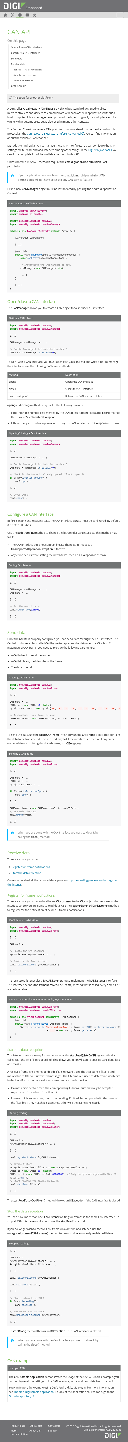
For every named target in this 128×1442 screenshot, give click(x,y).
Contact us (54, 1425)
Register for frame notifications (28, 69)
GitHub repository (20, 1396)
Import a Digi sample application (34, 1392)
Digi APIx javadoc (98, 150)
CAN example (18, 85)
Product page (18, 1425)
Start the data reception (25, 75)
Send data (16, 58)
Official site (36, 1425)
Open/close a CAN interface (26, 47)
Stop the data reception (24, 80)
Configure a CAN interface (25, 52)
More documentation (19, 1432)
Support (52, 1430)
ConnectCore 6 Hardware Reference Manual (54, 133)
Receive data (18, 64)
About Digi (35, 1430)
